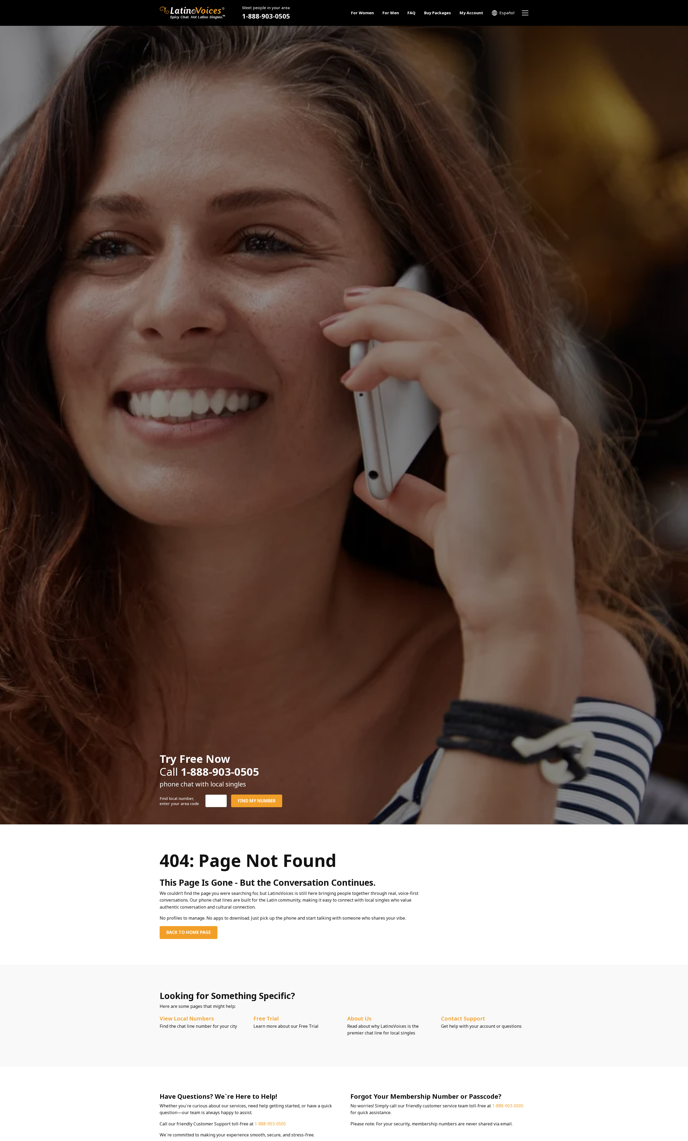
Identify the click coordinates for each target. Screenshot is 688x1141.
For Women (362, 12)
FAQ (411, 12)
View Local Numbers (187, 1018)
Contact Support (463, 1018)
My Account (471, 12)
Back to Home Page (188, 932)
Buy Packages (437, 12)
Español (506, 12)
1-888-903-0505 (266, 16)
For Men (390, 12)
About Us (359, 1018)
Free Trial (266, 1018)
